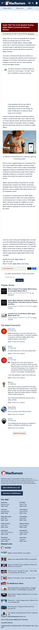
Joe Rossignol (23, 509)
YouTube (8, 548)
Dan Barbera (4, 530)
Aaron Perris (23, 537)
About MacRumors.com (11, 487)
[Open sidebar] (36, 3)
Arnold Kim (4, 502)
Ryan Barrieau (23, 530)
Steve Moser (4, 537)
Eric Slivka (22, 502)
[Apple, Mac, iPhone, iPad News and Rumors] (15, 5)
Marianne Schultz (24, 523)
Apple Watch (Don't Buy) (21, 263)
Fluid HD (28, 625)
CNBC (30, 43)
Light (36, 625)
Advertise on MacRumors (12, 493)
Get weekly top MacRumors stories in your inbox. (19, 273)
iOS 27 (30, 8)
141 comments (8, 268)
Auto (33, 625)
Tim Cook (9, 261)
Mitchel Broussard (6, 516)
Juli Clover (31, 34)
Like (18, 341)
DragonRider (12, 407)
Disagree (22, 341)
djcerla (10, 419)
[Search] (33, 3)
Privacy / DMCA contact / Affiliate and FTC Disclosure (14, 619)
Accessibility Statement (7, 622)
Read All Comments (19, 433)
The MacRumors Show (15, 583)
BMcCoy (10, 382)
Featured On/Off (6, 625)
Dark (2, 627)
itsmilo (10, 346)
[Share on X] (29, 268)
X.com (6, 506)
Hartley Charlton (5, 523)
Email (2, 506)
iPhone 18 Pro (7, 8)
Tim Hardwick (23, 516)
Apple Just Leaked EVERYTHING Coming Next (22, 559)
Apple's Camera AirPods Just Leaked (19, 553)
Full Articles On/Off (16, 625)
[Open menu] (2, 3)
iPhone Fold (19, 8)
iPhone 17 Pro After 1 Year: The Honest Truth (21, 578)
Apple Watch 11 (20, 259)
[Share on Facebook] (34, 268)
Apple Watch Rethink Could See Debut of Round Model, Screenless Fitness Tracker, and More (23, 302)
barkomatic (11, 329)
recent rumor (17, 195)
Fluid (24, 625)
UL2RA (10, 358)
